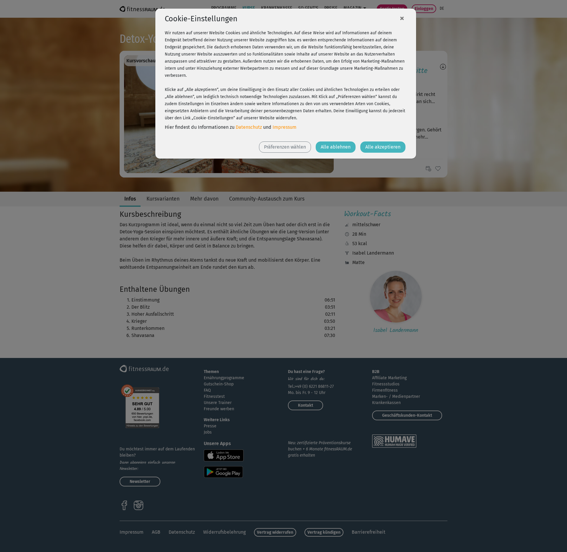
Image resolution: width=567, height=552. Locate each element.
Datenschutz (249, 127)
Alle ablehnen (336, 147)
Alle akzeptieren (382, 147)
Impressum (284, 127)
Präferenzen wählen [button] (285, 147)
